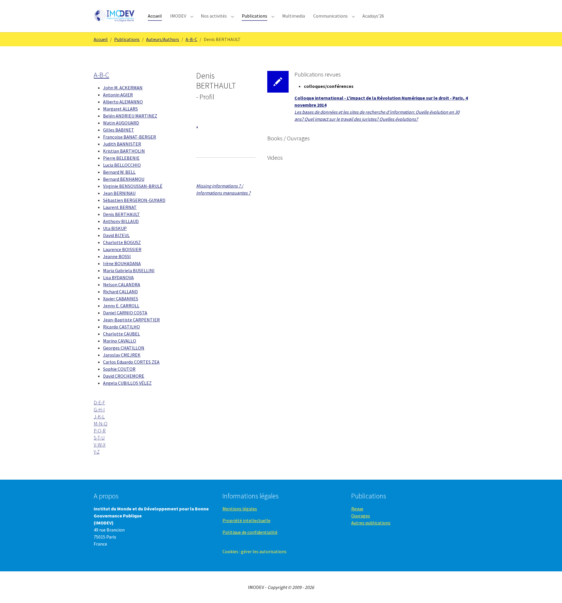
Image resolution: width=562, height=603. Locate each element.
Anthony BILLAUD (121, 221)
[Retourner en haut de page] (549, 590)
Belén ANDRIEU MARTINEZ (130, 116)
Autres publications (370, 523)
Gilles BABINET (118, 130)
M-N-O (100, 423)
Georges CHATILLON (123, 348)
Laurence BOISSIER (122, 249)
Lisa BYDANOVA (118, 277)
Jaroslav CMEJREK (121, 355)
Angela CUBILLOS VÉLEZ (127, 383)
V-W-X (99, 445)
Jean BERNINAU (119, 193)
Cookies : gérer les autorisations (254, 551)
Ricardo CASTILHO (121, 327)
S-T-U (99, 438)
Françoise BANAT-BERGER (129, 137)
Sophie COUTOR (119, 369)
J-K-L (99, 416)
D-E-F (99, 402)
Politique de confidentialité (249, 532)
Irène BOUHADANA (122, 263)
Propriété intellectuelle (246, 520)
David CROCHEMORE (123, 376)
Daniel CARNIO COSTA (125, 313)
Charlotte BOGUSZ (122, 242)
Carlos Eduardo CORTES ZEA (131, 362)
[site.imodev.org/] (115, 16)
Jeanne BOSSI (117, 256)
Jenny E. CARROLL (121, 306)
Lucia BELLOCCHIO (122, 165)
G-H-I (99, 409)
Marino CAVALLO (119, 341)
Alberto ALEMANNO (123, 102)
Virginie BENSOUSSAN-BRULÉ (132, 186)
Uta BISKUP (115, 228)
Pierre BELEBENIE (121, 158)
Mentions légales (239, 509)
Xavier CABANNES (120, 299)
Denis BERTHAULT (121, 214)
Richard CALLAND (120, 291)
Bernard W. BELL (119, 172)
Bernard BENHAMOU (123, 179)
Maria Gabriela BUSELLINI (129, 270)
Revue (357, 509)
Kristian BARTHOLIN (124, 151)
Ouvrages (360, 516)
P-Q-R (100, 430)
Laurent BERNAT (120, 207)
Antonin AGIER (118, 95)
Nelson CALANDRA (121, 284)
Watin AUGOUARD (121, 123)
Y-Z (97, 452)
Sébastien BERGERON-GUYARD (134, 200)
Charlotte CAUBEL (121, 334)
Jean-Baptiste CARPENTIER (131, 320)
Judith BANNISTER (122, 144)
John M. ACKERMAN (123, 88)
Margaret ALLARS (120, 109)
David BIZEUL (116, 235)
